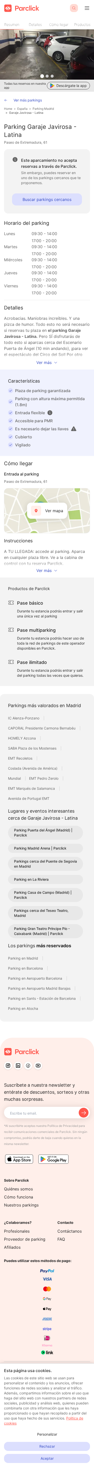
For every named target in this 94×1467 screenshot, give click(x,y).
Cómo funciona (18, 1196)
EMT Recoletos (20, 758)
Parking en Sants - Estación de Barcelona (42, 998)
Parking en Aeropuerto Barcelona (35, 978)
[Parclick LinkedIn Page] (18, 1066)
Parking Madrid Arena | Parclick (40, 848)
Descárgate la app (71, 85)
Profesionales (17, 1231)
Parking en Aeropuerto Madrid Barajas (39, 988)
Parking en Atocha (23, 1008)
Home (8, 109)
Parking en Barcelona (26, 968)
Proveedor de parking (24, 1239)
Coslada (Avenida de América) (33, 768)
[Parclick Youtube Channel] (38, 1066)
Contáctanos (69, 1231)
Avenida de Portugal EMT (28, 798)
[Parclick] (21, 8)
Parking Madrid (43, 109)
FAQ (61, 1239)
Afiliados (12, 1247)
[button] (50, 413)
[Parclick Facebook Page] (28, 1066)
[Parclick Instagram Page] (8, 1066)
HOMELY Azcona (22, 738)
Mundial (15, 778)
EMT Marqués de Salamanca (32, 788)
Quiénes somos (18, 1188)
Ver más (44, 362)
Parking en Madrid (23, 958)
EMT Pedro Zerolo (44, 778)
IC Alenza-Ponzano (24, 718)
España (22, 109)
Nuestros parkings (21, 1205)
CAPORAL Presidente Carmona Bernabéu (42, 728)
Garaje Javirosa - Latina (26, 113)
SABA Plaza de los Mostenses (32, 748)
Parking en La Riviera (31, 879)
